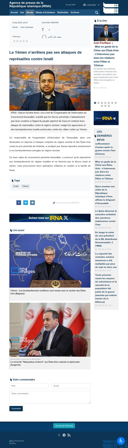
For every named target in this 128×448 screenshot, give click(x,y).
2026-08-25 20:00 (104, 182)
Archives (75, 12)
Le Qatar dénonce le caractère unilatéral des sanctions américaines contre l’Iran (106, 218)
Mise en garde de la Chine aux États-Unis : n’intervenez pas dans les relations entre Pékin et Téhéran (106, 54)
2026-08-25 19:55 (104, 207)
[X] (59, 435)
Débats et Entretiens (45, 12)
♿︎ (121, 440)
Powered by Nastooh (16, 442)
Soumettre (16, 408)
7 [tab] (115, 103)
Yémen (25, 186)
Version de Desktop (64, 426)
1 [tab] (95, 103)
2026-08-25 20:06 (104, 157)
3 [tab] (102, 103)
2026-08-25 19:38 (104, 249)
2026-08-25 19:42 (104, 228)
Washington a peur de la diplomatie (25, 359)
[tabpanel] (106, 56)
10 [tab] (109, 106)
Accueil (14, 12)
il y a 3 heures (101, 88)
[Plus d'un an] (50, 261)
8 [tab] (102, 106)
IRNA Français (34, 5)
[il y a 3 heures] (106, 32)
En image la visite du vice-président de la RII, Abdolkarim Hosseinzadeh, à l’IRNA (106, 239)
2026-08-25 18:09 (104, 270)
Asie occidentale (27, 27)
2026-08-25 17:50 (104, 305)
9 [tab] (105, 106)
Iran (22, 12)
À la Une (102, 20)
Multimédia (62, 12)
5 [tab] (108, 103)
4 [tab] (105, 103)
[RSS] (69, 435)
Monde (30, 12)
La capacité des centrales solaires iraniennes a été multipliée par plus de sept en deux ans (106, 260)
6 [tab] (112, 103)
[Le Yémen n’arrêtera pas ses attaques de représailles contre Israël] (50, 88)
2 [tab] (98, 103)
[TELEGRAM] (64, 435)
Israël (15, 186)
